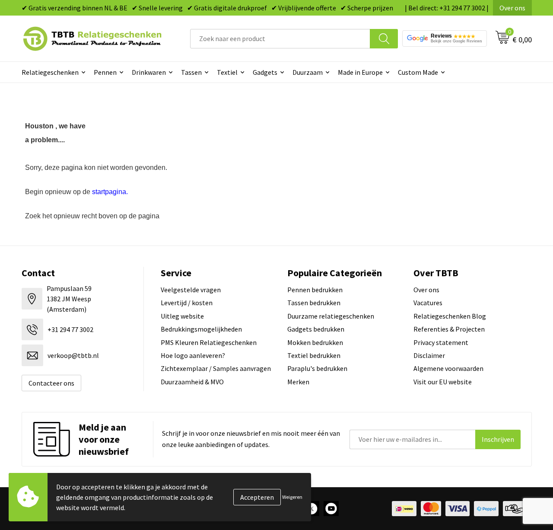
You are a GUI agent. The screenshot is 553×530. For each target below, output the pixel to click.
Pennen (105, 72)
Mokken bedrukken (315, 342)
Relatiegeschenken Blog (449, 316)
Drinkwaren (149, 72)
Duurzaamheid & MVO (192, 381)
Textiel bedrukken (313, 355)
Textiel (227, 72)
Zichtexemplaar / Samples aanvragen (216, 368)
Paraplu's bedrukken (317, 368)
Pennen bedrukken (315, 289)
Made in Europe (360, 72)
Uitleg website (182, 316)
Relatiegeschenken (50, 72)
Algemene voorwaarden (448, 368)
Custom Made (418, 72)
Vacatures (427, 302)
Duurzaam (307, 72)
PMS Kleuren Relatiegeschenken (209, 342)
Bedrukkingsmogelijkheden (201, 329)
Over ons (512, 7)
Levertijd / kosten (187, 302)
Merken (298, 381)
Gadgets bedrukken (315, 329)
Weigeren (292, 497)
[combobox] (280, 38)
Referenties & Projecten (449, 329)
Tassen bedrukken (313, 302)
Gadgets (265, 72)
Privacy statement (440, 342)
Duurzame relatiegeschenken (330, 316)
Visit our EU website (442, 381)
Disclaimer (429, 355)
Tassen (191, 72)
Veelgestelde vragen (191, 289)
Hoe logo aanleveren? (193, 355)
